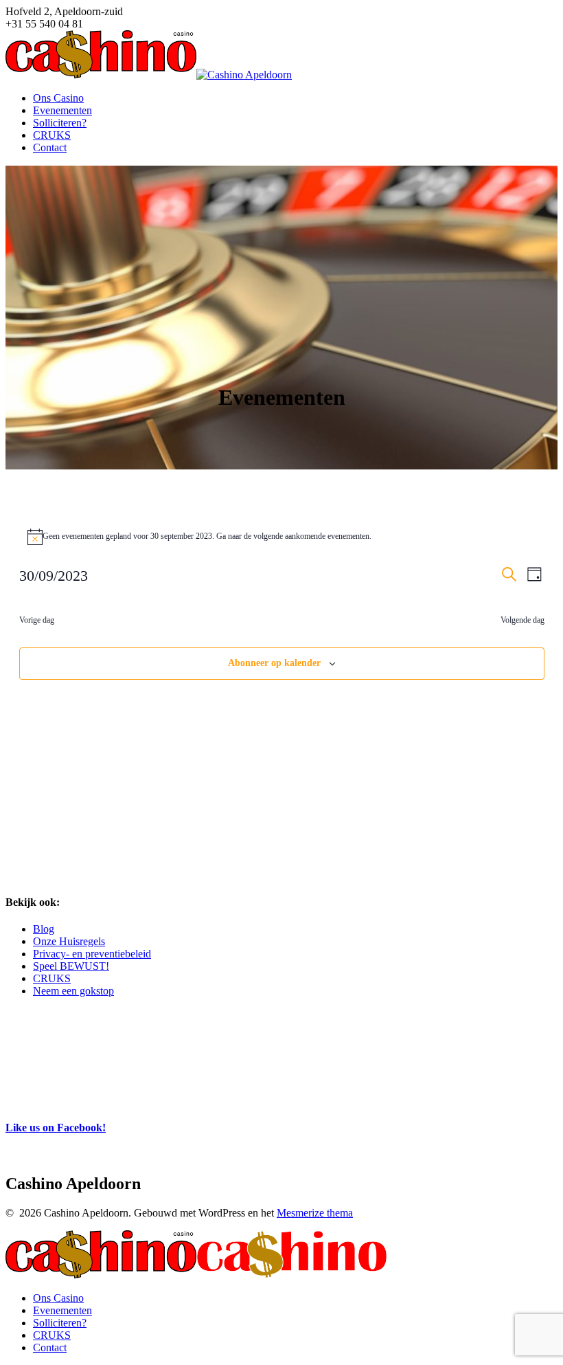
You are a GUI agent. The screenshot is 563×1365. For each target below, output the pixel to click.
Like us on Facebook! (55, 1127)
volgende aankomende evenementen (311, 536)
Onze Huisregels (69, 941)
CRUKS (52, 135)
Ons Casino (58, 98)
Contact (50, 147)
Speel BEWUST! (71, 966)
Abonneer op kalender (274, 663)
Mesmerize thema (315, 1213)
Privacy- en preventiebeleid (92, 953)
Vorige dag (36, 620)
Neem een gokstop (73, 991)
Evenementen (62, 110)
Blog (43, 929)
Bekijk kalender (36, 1099)
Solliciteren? (60, 123)
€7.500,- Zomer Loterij (52, 1083)
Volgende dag (522, 620)
